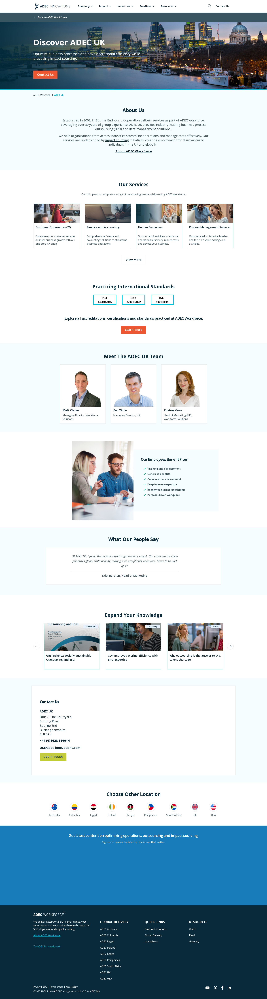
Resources (167, 6)
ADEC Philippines (110, 960)
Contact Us (222, 6)
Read (192, 935)
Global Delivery (153, 935)
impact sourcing (117, 140)
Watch (192, 929)
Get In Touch (53, 757)
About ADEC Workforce (133, 151)
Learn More (133, 330)
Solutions (145, 6)
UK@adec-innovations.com (60, 748)
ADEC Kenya (107, 954)
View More (133, 260)
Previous (36, 646)
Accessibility (72, 986)
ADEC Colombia (109, 935)
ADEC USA (106, 978)
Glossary (194, 941)
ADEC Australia (108, 929)
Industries (124, 6)
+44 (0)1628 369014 (55, 740)
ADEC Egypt (107, 941)
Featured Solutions (156, 929)
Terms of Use (56, 986)
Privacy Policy (40, 986)
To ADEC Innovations (45, 946)
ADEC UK (105, 972)
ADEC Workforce (41, 94)
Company (84, 6)
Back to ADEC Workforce (52, 17)
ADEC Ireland (107, 947)
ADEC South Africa (110, 966)
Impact (103, 6)
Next (230, 646)
